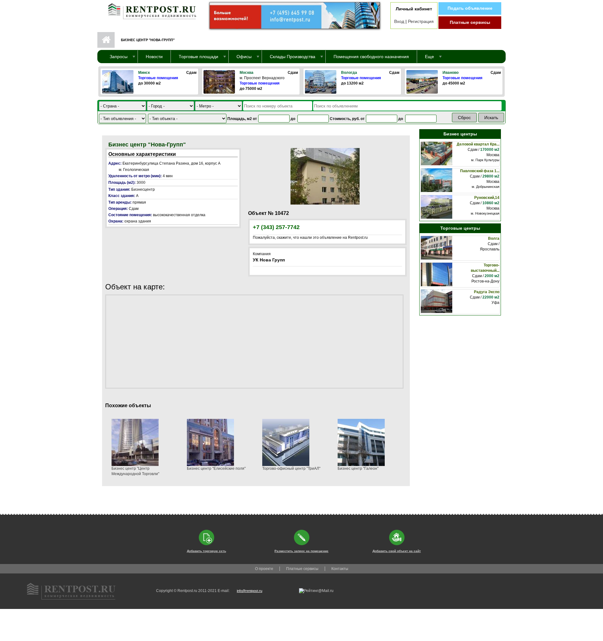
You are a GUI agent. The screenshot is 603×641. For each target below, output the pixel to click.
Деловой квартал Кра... (478, 144)
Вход (399, 21)
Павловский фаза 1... (479, 171)
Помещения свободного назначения (371, 56)
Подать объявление (470, 8)
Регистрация (421, 21)
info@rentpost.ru (249, 591)
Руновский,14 (486, 197)
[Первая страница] (149, 10)
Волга (493, 238)
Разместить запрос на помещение (301, 551)
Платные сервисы (470, 22)
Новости (154, 56)
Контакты (339, 569)
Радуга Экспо (486, 292)
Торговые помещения (158, 78)
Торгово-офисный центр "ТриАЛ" (291, 468)
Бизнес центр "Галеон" (358, 468)
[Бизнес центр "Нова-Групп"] (325, 176)
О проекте (264, 569)
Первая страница (106, 40)
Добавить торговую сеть (206, 551)
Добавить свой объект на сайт (396, 551)
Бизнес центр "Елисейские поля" (216, 468)
